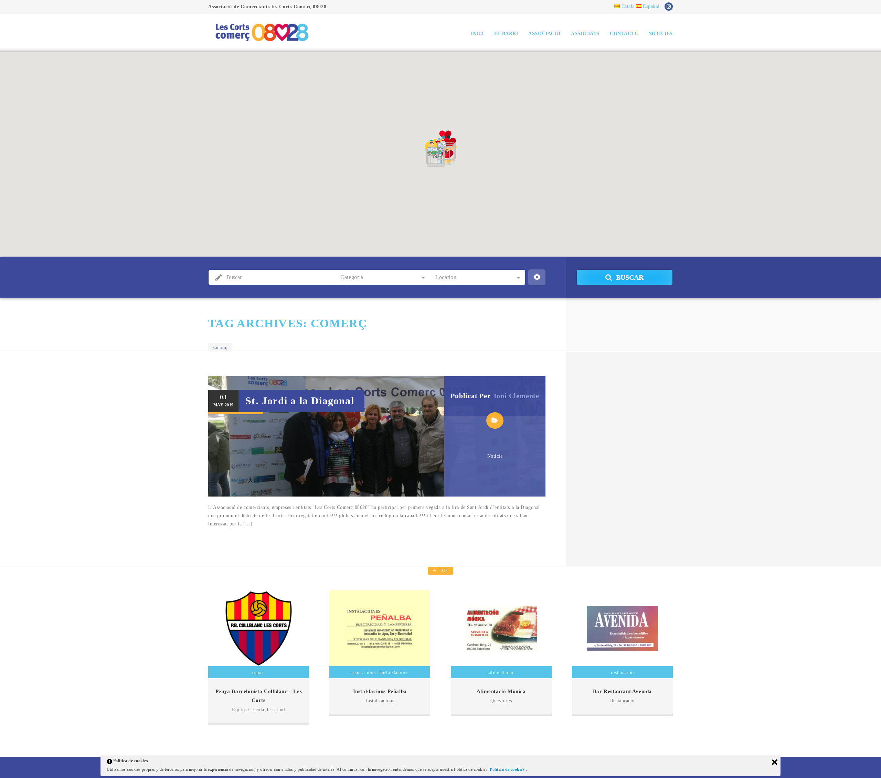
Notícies (660, 33)
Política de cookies (508, 769)
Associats (585, 33)
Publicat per (494, 395)
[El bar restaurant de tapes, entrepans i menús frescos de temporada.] (622, 628)
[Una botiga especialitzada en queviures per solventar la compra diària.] (501, 628)
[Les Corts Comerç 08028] (261, 32)
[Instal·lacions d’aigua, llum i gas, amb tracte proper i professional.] (379, 628)
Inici (477, 33)
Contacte (624, 33)
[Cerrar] (774, 762)
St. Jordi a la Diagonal (299, 400)
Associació (544, 33)
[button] (431, 147)
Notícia (495, 456)
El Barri (506, 33)
